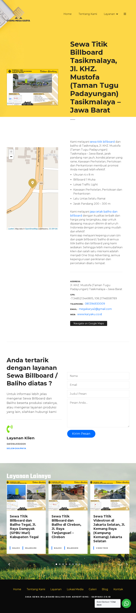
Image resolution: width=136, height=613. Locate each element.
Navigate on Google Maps (88, 323)
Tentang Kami (87, 14)
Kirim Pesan (81, 433)
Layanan (109, 14)
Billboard (31, 548)
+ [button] (11, 152)
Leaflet (11, 228)
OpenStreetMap (31, 228)
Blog (105, 589)
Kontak (118, 589)
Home (68, 14)
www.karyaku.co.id (89, 314)
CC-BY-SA (53, 228)
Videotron (102, 548)
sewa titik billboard (102, 141)
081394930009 (95, 303)
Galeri (93, 589)
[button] (9, 564)
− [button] (11, 157)
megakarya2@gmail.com (95, 309)
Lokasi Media (75, 589)
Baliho (16, 548)
